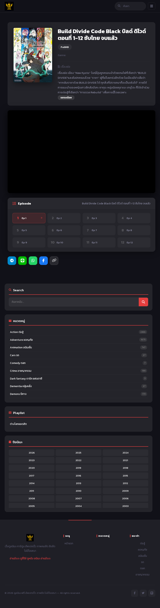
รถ (142, 562)
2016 (78, 475)
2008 (31, 498)
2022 (78, 460)
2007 (78, 498)
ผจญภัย (142, 550)
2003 (125, 506)
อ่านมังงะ (15, 558)
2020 (31, 468)
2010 (78, 491)
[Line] (22, 260)
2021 (125, 460)
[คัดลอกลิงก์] (54, 260)
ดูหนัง (30, 558)
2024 (125, 452)
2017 (31, 475)
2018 (125, 468)
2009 (125, 491)
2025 (78, 452)
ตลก (142, 568)
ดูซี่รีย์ (23, 558)
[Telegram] (12, 260)
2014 (31, 483)
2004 (78, 506)
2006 (125, 498)
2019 (78, 468)
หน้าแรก (69, 543)
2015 (125, 475)
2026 (32, 452)
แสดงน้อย (66, 97)
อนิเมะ (37, 558)
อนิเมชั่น (142, 556)
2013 (78, 483)
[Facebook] (43, 260)
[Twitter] (143, 593)
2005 (31, 506)
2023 (32, 460)
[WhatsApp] (33, 260)
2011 (31, 491)
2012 (125, 483)
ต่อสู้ (142, 543)
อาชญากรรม (142, 574)
